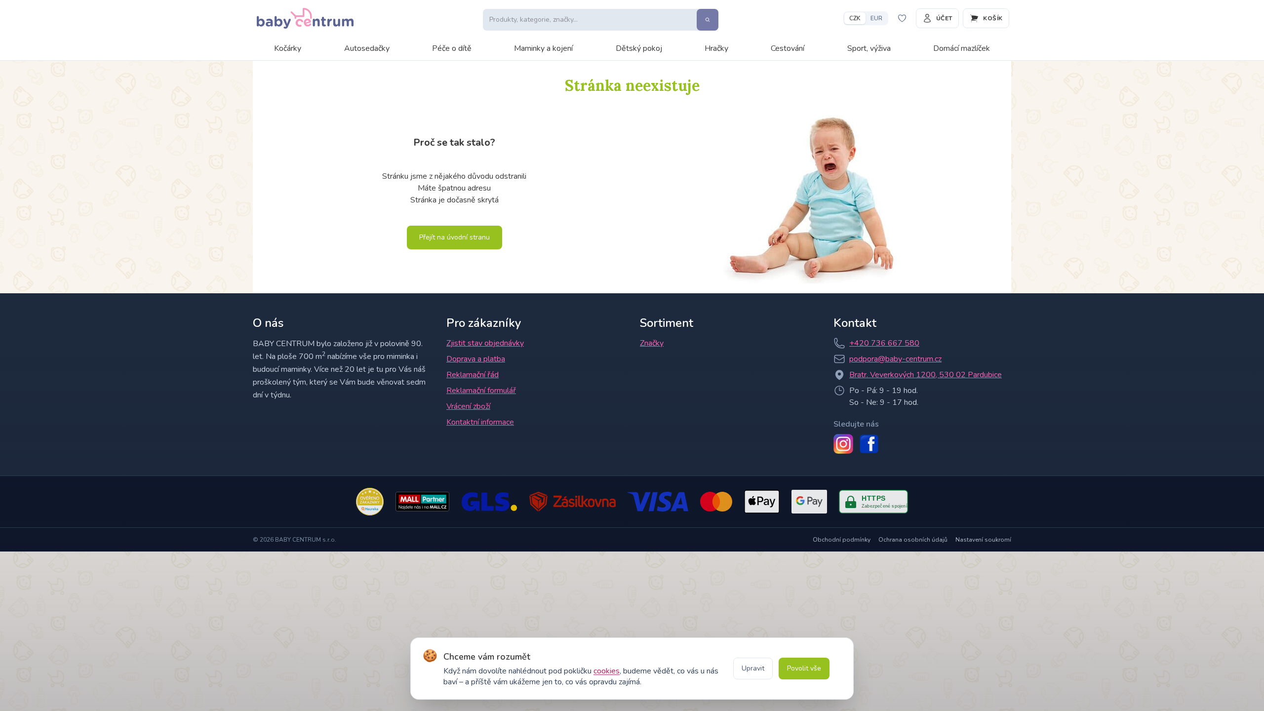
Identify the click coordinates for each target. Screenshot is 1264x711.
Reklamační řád (472, 374)
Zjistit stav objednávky (485, 343)
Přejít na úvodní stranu (454, 237)
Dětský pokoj (639, 48)
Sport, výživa (869, 48)
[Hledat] (707, 20)
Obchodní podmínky (841, 540)
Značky (652, 343)
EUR (876, 18)
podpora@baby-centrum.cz (895, 359)
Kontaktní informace (480, 422)
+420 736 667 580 (884, 343)
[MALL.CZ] (422, 502)
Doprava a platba (475, 359)
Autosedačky (367, 48)
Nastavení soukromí (983, 540)
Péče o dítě (452, 48)
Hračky (716, 48)
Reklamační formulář (481, 390)
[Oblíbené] (902, 18)
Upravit (753, 668)
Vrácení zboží (468, 406)
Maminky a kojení (543, 48)
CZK (855, 18)
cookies (606, 671)
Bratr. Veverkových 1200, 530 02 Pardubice (925, 374)
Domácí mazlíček (961, 48)
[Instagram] (843, 444)
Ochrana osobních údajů (913, 540)
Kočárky (287, 48)
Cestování (787, 48)
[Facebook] (869, 444)
